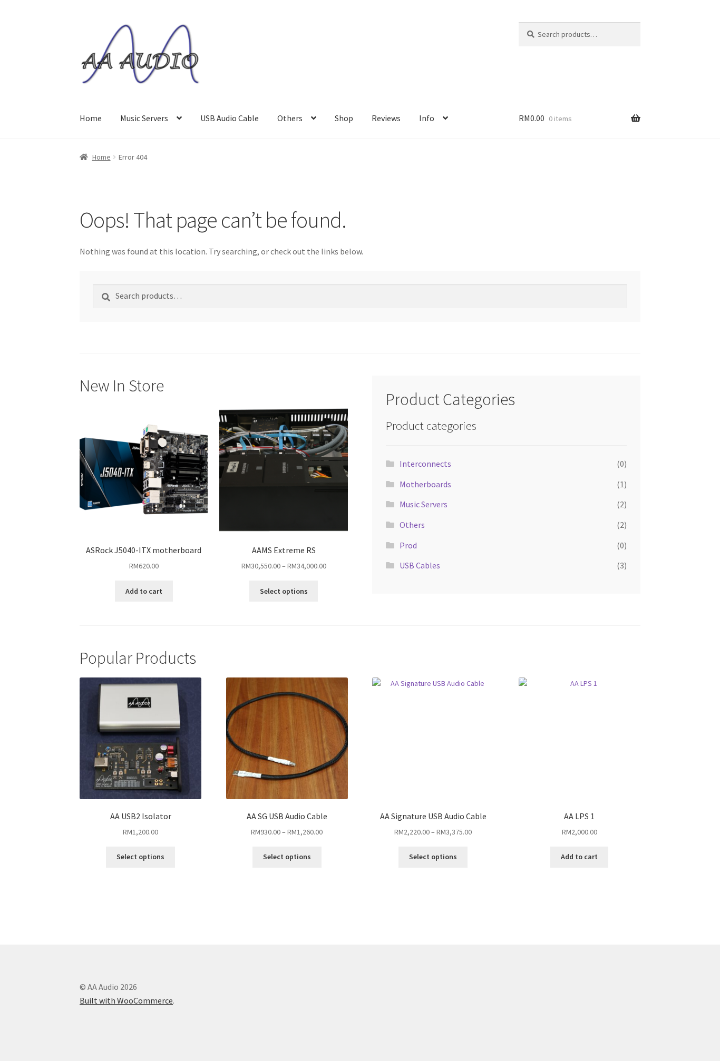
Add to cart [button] (143, 591)
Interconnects (425, 463)
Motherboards (425, 484)
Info (426, 118)
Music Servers (144, 118)
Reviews (386, 118)
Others (290, 118)
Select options (284, 591)
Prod (408, 545)
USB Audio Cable (229, 118)
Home (91, 118)
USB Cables (420, 565)
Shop (344, 118)
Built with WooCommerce (126, 1000)
